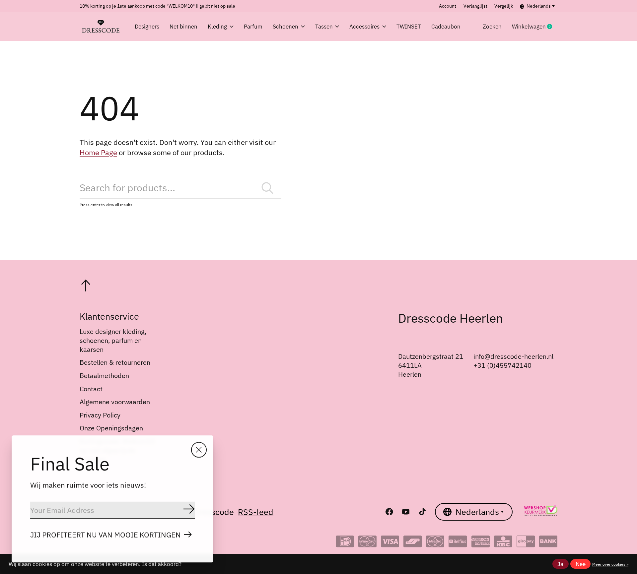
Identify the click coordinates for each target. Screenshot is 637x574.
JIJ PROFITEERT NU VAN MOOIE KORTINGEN (105, 535)
